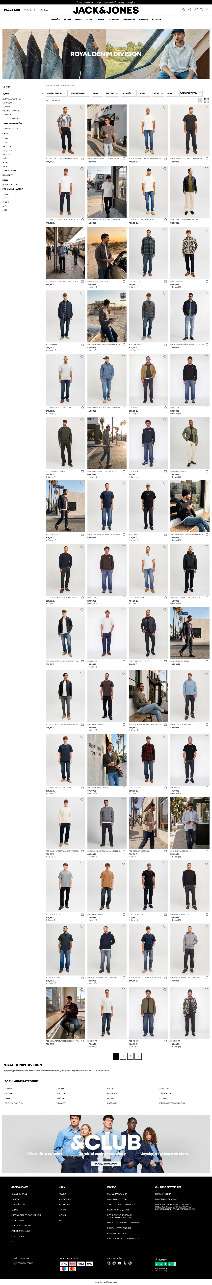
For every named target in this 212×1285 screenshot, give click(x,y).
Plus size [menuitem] (156, 20)
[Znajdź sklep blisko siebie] (189, 11)
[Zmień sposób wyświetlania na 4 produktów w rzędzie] (206, 100)
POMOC (111, 1187)
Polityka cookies (116, 1233)
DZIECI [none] (44, 10)
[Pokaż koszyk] (207, 10)
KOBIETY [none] (30, 10)
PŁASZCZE (60, 1093)
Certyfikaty (17, 1236)
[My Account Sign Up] (106, 1144)
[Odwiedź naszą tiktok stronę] (130, 1264)
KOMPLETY (112, 1093)
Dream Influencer (21, 1226)
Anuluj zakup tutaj (117, 1199)
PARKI (7, 1098)
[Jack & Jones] (106, 13)
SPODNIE (60, 1089)
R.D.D (74, 85)
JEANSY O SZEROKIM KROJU (172, 1103)
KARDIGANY (113, 1103)
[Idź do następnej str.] (138, 1056)
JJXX (62, 1187)
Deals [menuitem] (78, 20)
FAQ (13, 1241)
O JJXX (62, 1194)
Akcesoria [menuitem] (113, 20)
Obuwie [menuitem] (100, 20)
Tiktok (62, 1210)
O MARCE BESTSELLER (168, 1187)
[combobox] (57, 93)
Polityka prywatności (119, 1228)
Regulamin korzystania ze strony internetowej (120, 1216)
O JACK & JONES (19, 1194)
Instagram (65, 1199)
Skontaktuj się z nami (118, 1210)
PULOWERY (61, 1103)
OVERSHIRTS (10, 1093)
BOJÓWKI (60, 1098)
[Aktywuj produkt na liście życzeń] (81, 107)
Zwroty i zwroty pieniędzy (121, 1204)
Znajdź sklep (18, 1204)
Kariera (15, 1199)
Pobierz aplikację (20, 1231)
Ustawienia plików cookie (106, 1282)
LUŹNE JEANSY (165, 1093)
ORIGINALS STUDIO (13, 1103)
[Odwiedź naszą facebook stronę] (108, 1264)
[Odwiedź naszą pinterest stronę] (124, 1264)
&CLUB (14, 1210)
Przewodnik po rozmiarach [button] (26, 1215)
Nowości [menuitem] (55, 20)
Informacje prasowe (166, 1199)
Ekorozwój (17, 1220)
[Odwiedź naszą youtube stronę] (119, 1264)
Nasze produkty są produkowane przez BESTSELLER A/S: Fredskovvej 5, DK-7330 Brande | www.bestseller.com (175, 1206)
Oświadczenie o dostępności (123, 1238)
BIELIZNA (163, 1098)
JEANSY (8, 1089)
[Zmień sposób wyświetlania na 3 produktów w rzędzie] (200, 100)
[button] (106, 54)
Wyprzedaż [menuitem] (129, 20)
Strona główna (53, 85)
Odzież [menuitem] (67, 20)
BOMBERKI (164, 1089)
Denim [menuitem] (89, 20)
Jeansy (66, 85)
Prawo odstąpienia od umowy (123, 1223)
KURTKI (110, 1089)
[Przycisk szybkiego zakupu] (82, 158)
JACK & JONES (19, 1187)
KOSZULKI (111, 1098)
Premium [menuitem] (143, 20)
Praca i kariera (163, 1194)
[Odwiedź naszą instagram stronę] (114, 1264)
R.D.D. (92, 1071)
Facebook (64, 1204)
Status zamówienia (117, 1194)
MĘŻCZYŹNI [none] (12, 10)
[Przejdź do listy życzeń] (201, 11)
